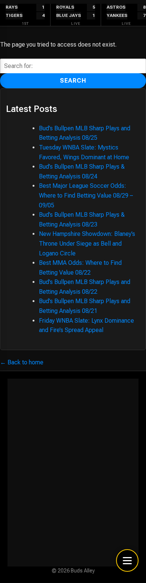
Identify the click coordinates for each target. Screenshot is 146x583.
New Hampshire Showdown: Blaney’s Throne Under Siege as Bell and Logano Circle (87, 243)
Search (73, 80)
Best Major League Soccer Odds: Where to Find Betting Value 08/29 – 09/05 (86, 195)
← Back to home (21, 362)
